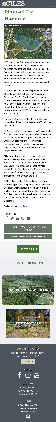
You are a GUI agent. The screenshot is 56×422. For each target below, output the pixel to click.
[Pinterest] (22, 218)
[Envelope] (28, 218)
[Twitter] (12, 218)
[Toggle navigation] (50, 4)
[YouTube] (37, 376)
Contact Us (28, 249)
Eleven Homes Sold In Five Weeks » (28, 236)
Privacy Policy (28, 411)
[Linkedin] (17, 218)
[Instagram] (28, 376)
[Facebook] (7, 218)
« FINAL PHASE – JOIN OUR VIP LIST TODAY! (28, 228)
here (25, 206)
